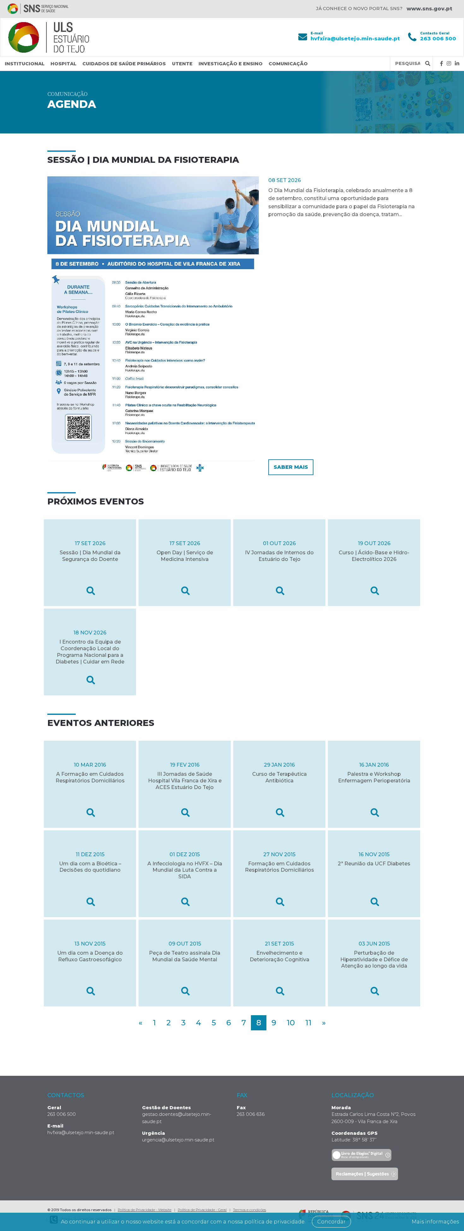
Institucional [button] (25, 64)
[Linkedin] (457, 64)
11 (308, 1022)
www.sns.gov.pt (429, 9)
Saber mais (291, 467)
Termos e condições (249, 1210)
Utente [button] (182, 64)
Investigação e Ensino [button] (231, 64)
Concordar (331, 1222)
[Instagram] (449, 64)
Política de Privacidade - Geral (202, 1210)
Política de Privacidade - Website (144, 1210)
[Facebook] (441, 64)
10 (291, 1022)
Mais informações (435, 1222)
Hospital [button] (63, 64)
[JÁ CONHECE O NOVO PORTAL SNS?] (38, 8)
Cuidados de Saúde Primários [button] (124, 64)
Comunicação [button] (288, 64)
